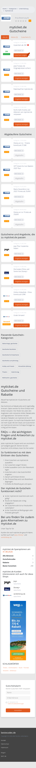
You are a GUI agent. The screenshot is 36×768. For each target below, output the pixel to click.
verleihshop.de (6, 537)
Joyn (16, 535)
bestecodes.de (8, 732)
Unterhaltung (23, 9)
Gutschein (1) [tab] (25, 37)
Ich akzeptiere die (16, 702)
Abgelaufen (19, 155)
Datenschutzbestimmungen (16, 703)
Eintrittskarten (13, 668)
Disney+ (21, 535)
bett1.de (3, 756)
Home (5, 9)
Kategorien (13, 9)
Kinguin (3, 753)
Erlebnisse (13, 671)
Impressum (4, 747)
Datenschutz (5, 744)
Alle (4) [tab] (5, 37)
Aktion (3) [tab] (14, 37)
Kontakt (3, 740)
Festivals (26, 668)
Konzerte (6, 671)
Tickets (5, 668)
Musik (20, 668)
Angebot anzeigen (21, 78)
